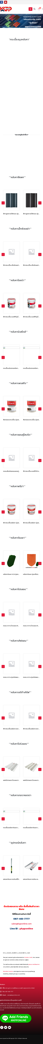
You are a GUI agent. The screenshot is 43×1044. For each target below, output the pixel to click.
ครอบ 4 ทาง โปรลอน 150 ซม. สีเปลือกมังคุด (17, 625)
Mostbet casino (8, 971)
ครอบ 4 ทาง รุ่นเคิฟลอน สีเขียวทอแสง (15, 677)
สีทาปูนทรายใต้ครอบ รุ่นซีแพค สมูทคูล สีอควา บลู (19, 213)
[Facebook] (1, 2)
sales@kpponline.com (21, 923)
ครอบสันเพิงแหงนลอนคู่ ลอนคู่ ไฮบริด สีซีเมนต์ (18, 471)
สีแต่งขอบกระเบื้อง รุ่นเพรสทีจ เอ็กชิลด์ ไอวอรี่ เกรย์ (19, 419)
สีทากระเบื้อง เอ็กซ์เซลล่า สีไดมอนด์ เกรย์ (16, 265)
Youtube (9, 1027)
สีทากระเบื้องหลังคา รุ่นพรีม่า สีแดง (14, 523)
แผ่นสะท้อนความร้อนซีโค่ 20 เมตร (14, 879)
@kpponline (26, 928)
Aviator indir (28, 957)
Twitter (5, 1027)
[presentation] (3, 202)
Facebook (1, 1027)
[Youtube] (5, 2)
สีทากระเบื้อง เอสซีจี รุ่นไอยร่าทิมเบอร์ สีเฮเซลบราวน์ (20, 317)
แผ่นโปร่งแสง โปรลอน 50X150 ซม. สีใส (15, 780)
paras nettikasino (34, 964)
